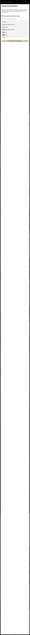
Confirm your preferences (15, 41)
